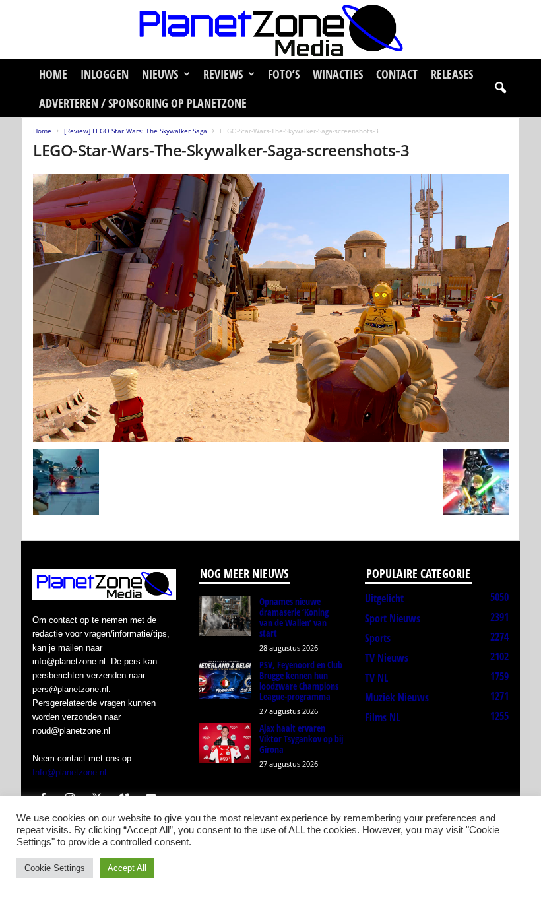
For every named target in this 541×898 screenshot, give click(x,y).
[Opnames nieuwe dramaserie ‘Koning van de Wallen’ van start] (225, 616)
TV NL (376, 677)
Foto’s (284, 74)
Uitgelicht (384, 598)
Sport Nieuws (392, 618)
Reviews (223, 74)
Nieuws (160, 74)
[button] (500, 88)
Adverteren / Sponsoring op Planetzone (143, 103)
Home (53, 74)
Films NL (382, 717)
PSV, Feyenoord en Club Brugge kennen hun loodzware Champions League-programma (300, 680)
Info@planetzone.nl (69, 772)
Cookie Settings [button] (54, 868)
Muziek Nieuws (397, 697)
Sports (378, 638)
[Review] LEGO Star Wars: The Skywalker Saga (135, 130)
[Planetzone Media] (270, 29)
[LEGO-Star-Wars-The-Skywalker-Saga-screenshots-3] (271, 308)
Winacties (338, 74)
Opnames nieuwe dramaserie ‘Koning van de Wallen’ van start (294, 617)
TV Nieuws (386, 658)
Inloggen (104, 74)
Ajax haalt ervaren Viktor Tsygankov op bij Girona (301, 738)
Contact (397, 74)
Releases (452, 74)
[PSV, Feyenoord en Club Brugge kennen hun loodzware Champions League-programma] (225, 679)
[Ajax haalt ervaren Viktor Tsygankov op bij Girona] (225, 743)
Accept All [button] (127, 868)
